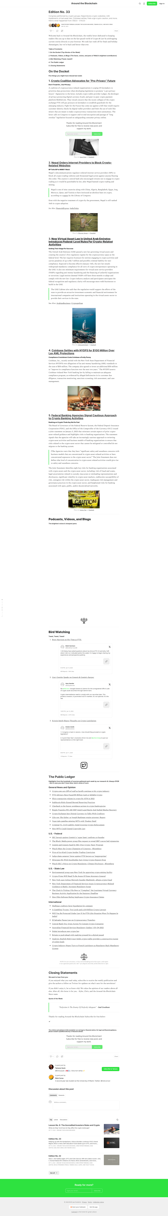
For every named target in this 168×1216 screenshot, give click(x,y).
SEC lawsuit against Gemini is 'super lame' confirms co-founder (78, 837)
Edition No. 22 (55, 1156)
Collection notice (98, 1202)
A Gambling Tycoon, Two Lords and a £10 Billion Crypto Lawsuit (79, 909)
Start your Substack (79, 1207)
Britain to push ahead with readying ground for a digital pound (78, 935)
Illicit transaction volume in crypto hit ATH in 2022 (73, 798)
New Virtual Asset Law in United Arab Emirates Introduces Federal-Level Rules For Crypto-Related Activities (81, 241)
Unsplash (91, 157)
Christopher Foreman (68, 24)
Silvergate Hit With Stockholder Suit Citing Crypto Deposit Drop (79, 860)
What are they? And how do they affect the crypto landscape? (69, 1128)
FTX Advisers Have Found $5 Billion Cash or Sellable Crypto (77, 795)
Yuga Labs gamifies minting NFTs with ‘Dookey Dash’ (74, 821)
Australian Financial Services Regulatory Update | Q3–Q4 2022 (78, 927)
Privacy (84, 1202)
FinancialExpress (62, 208)
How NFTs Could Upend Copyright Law (68, 828)
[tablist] (57, 1095)
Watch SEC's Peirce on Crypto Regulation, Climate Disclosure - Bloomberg (83, 863)
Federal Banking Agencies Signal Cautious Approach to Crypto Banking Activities (83, 417)
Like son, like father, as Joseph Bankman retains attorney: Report (78, 817)
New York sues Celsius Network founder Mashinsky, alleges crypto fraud (82, 880)
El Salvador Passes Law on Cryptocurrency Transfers (73, 920)
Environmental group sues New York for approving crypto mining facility (82, 872)
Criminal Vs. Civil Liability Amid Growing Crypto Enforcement (78, 825)
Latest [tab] (56, 1120)
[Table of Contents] (2, 608)
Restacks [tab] (61, 1095)
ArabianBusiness (63, 303)
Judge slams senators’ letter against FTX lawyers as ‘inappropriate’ (79, 856)
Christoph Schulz (83, 345)
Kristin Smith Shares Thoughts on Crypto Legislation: (74, 720)
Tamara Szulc (98, 24)
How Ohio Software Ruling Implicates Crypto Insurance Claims (78, 897)
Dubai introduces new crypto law (65, 931)
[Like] (50, 1133)
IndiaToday (74, 208)
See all (52, 1173)
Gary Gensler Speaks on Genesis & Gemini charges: (73, 677)
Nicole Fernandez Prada (61, 1165)
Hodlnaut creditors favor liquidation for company (72, 906)
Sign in (161, 3)
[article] (84, 1129)
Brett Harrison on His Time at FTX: (67, 639)
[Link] (45, 71)
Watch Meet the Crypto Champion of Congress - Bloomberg (76, 848)
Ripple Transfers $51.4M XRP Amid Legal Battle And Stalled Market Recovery (84, 810)
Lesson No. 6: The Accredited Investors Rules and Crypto (74, 1125)
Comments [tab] (53, 1095)
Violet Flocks (90, 1165)
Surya (80, 1165)
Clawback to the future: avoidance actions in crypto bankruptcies (79, 806)
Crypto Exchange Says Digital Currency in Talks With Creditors (78, 813)
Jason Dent (83, 157)
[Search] (140, 3)
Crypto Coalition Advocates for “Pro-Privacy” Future (83, 80)
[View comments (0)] (57, 31)
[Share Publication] (144, 3)
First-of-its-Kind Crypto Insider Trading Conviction (73, 852)
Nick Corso (109, 24)
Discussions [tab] (63, 1120)
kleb (55, 1147)
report (65, 195)
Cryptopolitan (77, 303)
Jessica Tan (83, 510)
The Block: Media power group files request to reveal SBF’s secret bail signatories (85, 841)
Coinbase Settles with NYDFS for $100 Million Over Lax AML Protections (82, 352)
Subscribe (152, 3)
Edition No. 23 (55, 1139)
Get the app (94, 1207)
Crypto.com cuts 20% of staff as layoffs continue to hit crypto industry (80, 791)
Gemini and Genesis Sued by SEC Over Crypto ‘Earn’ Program (77, 845)
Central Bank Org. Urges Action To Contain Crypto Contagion (78, 923)
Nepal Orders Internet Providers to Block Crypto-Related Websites (80, 164)
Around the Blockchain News (84, 24)
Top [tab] (51, 1120)
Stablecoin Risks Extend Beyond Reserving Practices (73, 802)
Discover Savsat (83, 233)
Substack (74, 1212)
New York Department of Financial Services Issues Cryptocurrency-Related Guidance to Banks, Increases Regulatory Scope (83, 885)
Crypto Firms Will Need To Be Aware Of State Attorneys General (79, 876)
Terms (90, 1202)
